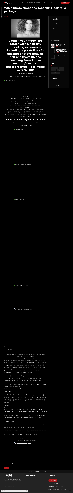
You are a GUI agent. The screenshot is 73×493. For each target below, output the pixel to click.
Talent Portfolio (56, 34)
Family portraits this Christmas (60, 45)
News (54, 28)
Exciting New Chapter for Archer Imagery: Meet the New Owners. (61, 50)
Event (54, 26)
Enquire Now (53, 480)
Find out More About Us (9, 486)
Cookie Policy (22, 490)
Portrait (54, 31)
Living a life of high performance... (60, 56)
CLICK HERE (22, 434)
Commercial (55, 23)
